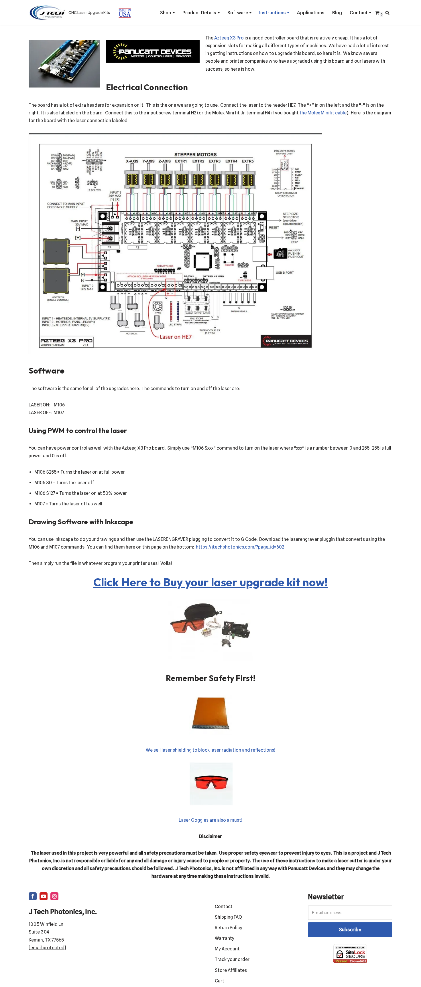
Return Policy (228, 927)
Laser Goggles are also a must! (210, 820)
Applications (310, 12)
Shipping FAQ (228, 917)
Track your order (232, 959)
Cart (219, 981)
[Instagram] (54, 896)
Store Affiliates (231, 970)
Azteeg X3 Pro (229, 38)
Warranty (224, 938)
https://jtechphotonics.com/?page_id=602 (240, 547)
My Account (227, 949)
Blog (337, 12)
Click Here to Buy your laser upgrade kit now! (210, 582)
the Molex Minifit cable (323, 113)
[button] (174, 13)
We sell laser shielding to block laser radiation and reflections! (210, 750)
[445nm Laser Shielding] (210, 733)
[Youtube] (44, 896)
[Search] (387, 13)
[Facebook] (33, 896)
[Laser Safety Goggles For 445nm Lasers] (211, 804)
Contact (224, 906)
